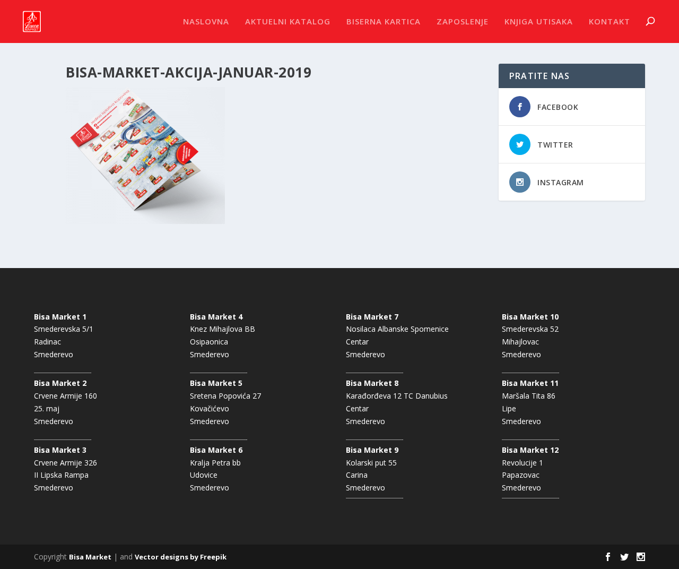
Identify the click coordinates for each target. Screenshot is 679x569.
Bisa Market (90, 557)
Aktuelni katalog (287, 22)
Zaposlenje (463, 22)
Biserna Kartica (383, 22)
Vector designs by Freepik (181, 557)
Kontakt (609, 22)
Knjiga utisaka (538, 22)
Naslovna (206, 22)
